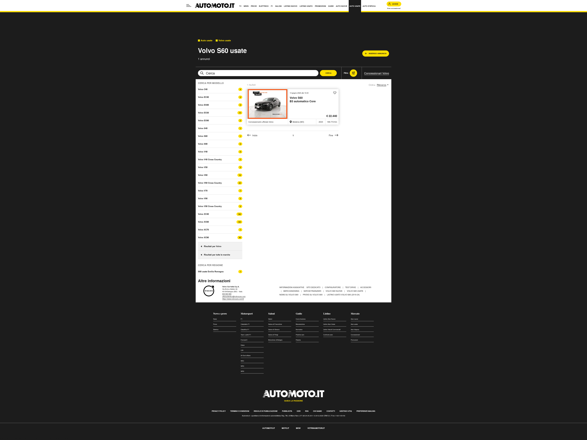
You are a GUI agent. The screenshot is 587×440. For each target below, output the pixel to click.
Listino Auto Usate (329, 324)
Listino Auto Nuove (329, 319)
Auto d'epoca (355, 330)
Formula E (244, 340)
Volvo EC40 (203, 97)
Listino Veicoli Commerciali (331, 330)
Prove (215, 324)
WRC (242, 366)
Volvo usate (224, 40)
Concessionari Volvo (376, 73)
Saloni (271, 313)
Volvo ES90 (203, 104)
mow (298, 428)
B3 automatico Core (303, 99)
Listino (326, 313)
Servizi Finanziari (313, 291)
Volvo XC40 (203, 214)
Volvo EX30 (203, 112)
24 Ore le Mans (246, 356)
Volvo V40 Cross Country (210, 159)
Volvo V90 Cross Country (210, 206)
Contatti (331, 411)
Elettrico (215, 330)
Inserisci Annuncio (378, 53)
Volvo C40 (202, 89)
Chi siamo (317, 411)
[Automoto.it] (214, 5)
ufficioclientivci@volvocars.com (234, 296)
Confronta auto (328, 335)
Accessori (365, 287)
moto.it (285, 428)
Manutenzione (300, 324)
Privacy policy (219, 411)
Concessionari (355, 335)
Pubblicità (287, 411)
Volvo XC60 (203, 221)
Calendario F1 (245, 324)
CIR (242, 350)
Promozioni (354, 340)
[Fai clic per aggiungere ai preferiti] (334, 93)
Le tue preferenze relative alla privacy (48, 438)
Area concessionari (394, 8)
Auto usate (206, 40)
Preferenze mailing (365, 411)
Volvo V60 (202, 175)
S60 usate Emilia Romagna (210, 271)
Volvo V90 (202, 198)
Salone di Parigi (273, 335)
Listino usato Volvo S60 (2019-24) (343, 294)
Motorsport (247, 313)
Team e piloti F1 (246, 335)
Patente (298, 340)
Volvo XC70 (203, 229)
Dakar (243, 345)
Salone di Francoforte (275, 324)
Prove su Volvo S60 (313, 294)
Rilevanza (381, 84)
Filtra (346, 73)
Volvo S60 (202, 136)
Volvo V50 (202, 167)
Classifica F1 (245, 330)
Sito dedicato (313, 287)
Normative (299, 330)
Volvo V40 (202, 151)
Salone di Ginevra (273, 330)
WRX (242, 371)
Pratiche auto (300, 335)
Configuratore (333, 287)
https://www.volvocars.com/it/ (233, 299)
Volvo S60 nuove (334, 291)
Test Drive (350, 287)
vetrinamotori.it (316, 428)
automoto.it (268, 428)
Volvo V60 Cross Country (210, 182)
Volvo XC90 (203, 237)
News (215, 319)
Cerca (328, 73)
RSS (306, 411)
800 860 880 (226, 294)
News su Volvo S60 (289, 294)
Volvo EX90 (203, 120)
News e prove (220, 313)
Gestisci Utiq (346, 411)
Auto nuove (354, 319)
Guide (299, 313)
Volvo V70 (202, 190)
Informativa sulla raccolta (13, 438)
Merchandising (291, 291)
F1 (241, 319)
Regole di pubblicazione (265, 411)
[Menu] (189, 5)
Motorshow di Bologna (275, 340)
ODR (299, 411)
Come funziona (300, 319)
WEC (242, 361)
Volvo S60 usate (355, 291)
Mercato (355, 313)
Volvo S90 (202, 143)
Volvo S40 (202, 128)
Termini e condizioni (239, 411)
